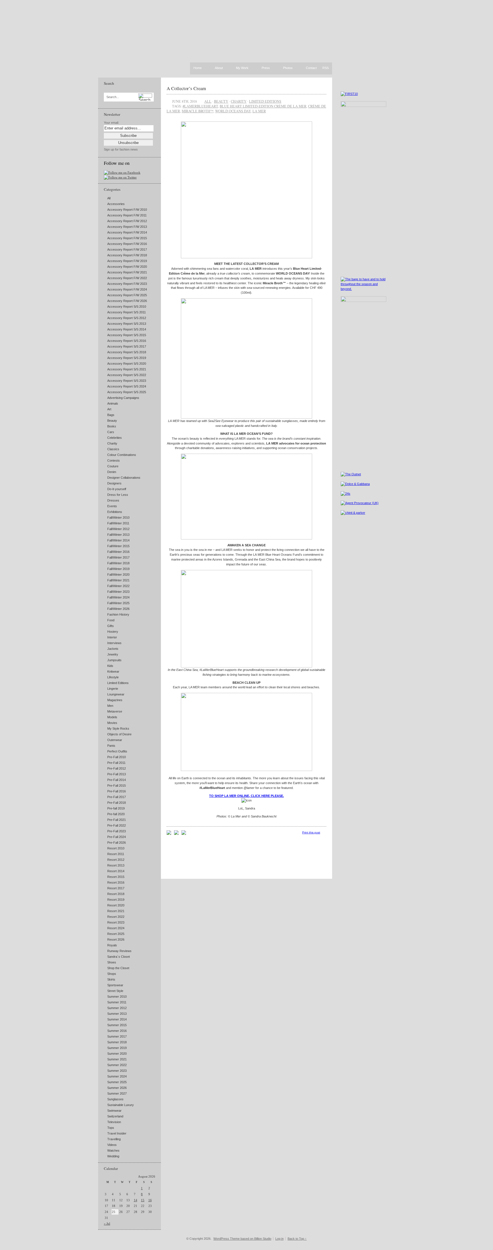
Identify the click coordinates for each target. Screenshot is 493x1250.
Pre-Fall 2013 (116, 774)
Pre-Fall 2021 (116, 819)
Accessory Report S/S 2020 (126, 363)
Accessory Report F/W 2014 (127, 232)
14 (135, 1200)
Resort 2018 (115, 894)
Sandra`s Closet (118, 956)
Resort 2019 (115, 899)
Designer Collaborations (123, 477)
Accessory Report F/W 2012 (127, 221)
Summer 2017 (117, 1036)
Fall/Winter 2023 (118, 591)
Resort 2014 (115, 871)
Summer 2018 (117, 1042)
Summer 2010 (117, 996)
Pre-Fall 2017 (116, 797)
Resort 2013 (115, 865)
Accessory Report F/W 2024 (127, 289)
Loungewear (115, 694)
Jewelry (112, 654)
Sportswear (115, 985)
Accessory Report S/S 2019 (126, 358)
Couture (112, 466)
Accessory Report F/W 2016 (127, 243)
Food (110, 620)
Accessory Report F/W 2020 (127, 266)
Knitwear (113, 671)
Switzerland (115, 1116)
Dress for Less (117, 494)
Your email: (111, 122)
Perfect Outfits (117, 751)
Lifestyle (113, 677)
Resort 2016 (115, 882)
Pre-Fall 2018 (116, 802)
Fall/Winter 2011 (118, 523)
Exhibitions (114, 512)
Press (266, 68)
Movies (112, 723)
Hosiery (112, 631)
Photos (288, 68)
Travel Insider (116, 1133)
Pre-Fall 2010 (116, 757)
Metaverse (114, 711)
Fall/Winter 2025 (118, 603)
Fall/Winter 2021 (118, 580)
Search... (112, 97)
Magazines (114, 700)
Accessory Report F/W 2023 (127, 283)
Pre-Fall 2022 (116, 825)
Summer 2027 (117, 1093)
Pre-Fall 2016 (116, 791)
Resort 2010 (115, 848)
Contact (311, 68)
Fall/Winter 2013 (118, 534)
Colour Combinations (121, 454)
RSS (325, 68)
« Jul (107, 1223)
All (108, 198)
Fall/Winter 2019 (118, 569)
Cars (110, 432)
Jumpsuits (114, 660)
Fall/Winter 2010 (118, 517)
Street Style (115, 991)
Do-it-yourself (116, 489)
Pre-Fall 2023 (116, 831)
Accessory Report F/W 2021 (127, 272)
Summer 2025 (117, 1082)
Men (110, 705)
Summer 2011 (116, 1002)
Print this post (311, 832)
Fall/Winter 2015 (118, 546)
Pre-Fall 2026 (116, 842)
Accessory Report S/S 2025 (126, 392)
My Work (242, 68)
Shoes (111, 962)
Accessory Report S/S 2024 (126, 386)
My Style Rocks (118, 728)
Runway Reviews (119, 951)
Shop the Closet (118, 968)
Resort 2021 (115, 911)
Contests (113, 460)
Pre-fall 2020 (116, 814)
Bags (110, 415)
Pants (111, 745)
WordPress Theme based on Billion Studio (242, 1238)
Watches (113, 1150)
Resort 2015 (115, 876)
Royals (112, 945)
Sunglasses (115, 1099)
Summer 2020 (117, 1053)
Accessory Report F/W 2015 (127, 238)
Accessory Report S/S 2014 (126, 329)
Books (111, 426)
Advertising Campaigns (123, 397)
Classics (113, 449)
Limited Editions (118, 683)
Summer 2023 (117, 1070)
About (219, 68)
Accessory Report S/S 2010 (126, 306)
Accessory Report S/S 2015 (126, 335)
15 (142, 1200)
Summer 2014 (117, 1019)
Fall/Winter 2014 (118, 540)
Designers (114, 483)
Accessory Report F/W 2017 (127, 249)
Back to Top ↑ (297, 1238)
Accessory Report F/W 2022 (127, 278)
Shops (111, 973)
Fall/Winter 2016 (118, 551)
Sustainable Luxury (120, 1105)
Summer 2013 (117, 1013)
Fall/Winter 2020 (118, 574)
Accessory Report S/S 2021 (126, 369)
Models (112, 717)
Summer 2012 (117, 1008)
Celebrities (114, 437)
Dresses (113, 500)
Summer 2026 (117, 1087)
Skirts (111, 979)
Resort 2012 (115, 859)
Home (197, 68)
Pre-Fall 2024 (116, 837)
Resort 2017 (115, 888)
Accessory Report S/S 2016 (126, 340)
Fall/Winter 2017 (118, 557)
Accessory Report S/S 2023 (126, 380)
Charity (112, 443)
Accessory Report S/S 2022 (126, 375)
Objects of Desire (119, 734)
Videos (112, 1144)
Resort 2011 (115, 854)
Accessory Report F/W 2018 (127, 255)
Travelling (114, 1139)
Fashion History (118, 614)
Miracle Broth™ (197, 111)
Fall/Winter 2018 (118, 563)
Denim (111, 472)
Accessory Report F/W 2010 (127, 209)
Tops (110, 1127)
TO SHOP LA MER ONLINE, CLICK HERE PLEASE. (246, 796)
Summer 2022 (117, 1065)
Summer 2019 (117, 1048)
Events (112, 506)
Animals (112, 403)
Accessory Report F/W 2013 (127, 226)
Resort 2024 (115, 928)
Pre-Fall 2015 (116, 785)
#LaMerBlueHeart (200, 106)
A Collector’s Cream (186, 88)
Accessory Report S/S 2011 (126, 312)
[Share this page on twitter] (183, 833)
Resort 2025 (115, 934)
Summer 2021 (117, 1059)
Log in (279, 1238)
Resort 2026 (115, 939)
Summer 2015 (117, 1025)
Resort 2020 (115, 905)
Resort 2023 (115, 922)
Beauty (112, 420)
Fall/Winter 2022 (118, 586)
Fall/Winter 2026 (118, 608)
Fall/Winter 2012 (118, 529)
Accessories (116, 204)
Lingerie (112, 688)
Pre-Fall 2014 (116, 780)
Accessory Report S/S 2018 (126, 352)
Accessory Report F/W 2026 (127, 301)
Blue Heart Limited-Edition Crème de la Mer (263, 106)
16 (150, 1200)
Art (109, 409)
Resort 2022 (115, 916)
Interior (112, 637)
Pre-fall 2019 (116, 808)
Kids (110, 665)
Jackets (112, 648)
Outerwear (114, 740)
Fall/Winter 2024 (118, 597)
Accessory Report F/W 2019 (127, 261)
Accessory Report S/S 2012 (126, 318)
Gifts (110, 626)
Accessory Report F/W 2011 (127, 215)
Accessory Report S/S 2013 (126, 323)
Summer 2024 (117, 1076)
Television (114, 1122)
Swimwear (114, 1110)
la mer (259, 111)
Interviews (114, 643)
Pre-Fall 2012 (116, 768)
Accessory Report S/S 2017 (126, 346)
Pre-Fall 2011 (116, 762)
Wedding (113, 1156)
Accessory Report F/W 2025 (127, 295)
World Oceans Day (233, 111)
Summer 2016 (117, 1030)
